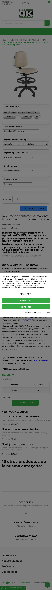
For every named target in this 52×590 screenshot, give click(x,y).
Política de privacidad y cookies (37, 312)
